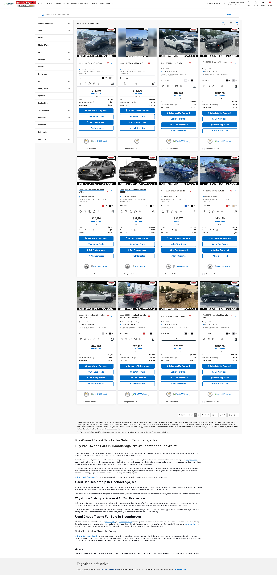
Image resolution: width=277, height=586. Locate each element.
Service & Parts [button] (83, 4)
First (182, 415)
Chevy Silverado (191, 460)
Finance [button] (74, 4)
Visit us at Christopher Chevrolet (87, 536)
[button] (113, 43)
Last (222, 415)
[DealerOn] (82, 569)
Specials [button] (58, 4)
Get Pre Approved (96, 122)
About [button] (102, 4)
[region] (96, 102)
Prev (190, 415)
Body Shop (94, 4)
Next (214, 415)
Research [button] (66, 4)
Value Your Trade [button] (96, 117)
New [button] (42, 4)
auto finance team (125, 522)
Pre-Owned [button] (49, 4)
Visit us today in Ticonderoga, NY (86, 477)
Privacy (117, 569)
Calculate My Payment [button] (97, 111)
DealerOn (104, 569)
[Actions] (112, 63)
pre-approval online (191, 524)
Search (229, 14)
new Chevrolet (110, 522)
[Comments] (112, 83)
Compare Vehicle (89, 148)
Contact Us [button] (110, 4)
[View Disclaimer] (98, 83)
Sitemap (111, 569)
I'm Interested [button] (97, 128)
